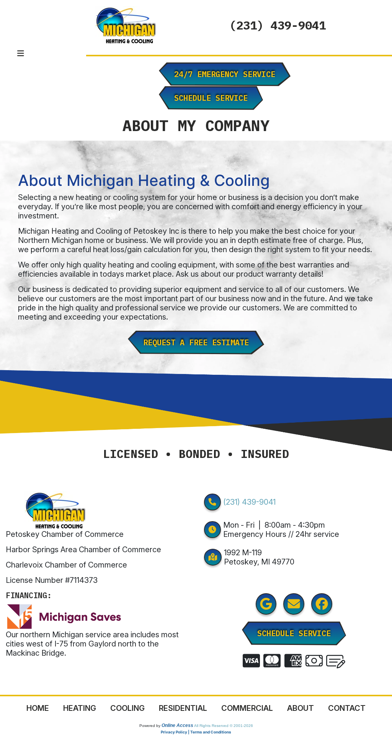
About (300, 708)
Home (37, 708)
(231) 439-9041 (277, 25)
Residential (183, 708)
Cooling (127, 708)
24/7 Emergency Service (224, 74)
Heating (79, 708)
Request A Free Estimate (196, 342)
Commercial (247, 708)
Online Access (177, 725)
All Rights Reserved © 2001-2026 (223, 726)
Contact (347, 708)
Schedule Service (211, 98)
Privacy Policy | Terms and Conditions (196, 732)
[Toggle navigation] (20, 53)
